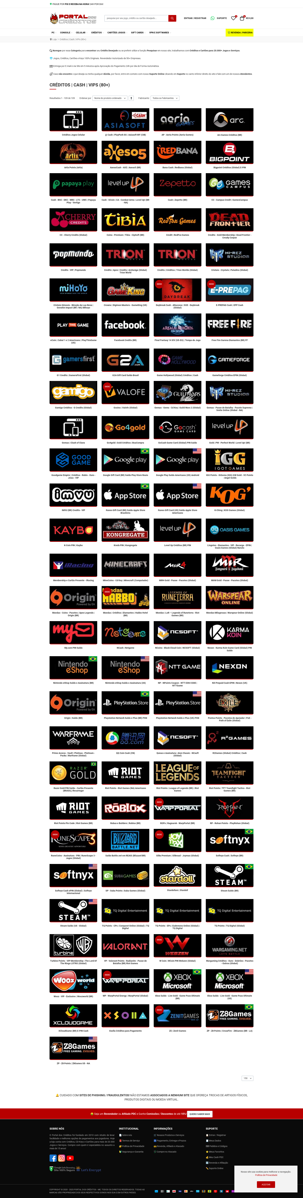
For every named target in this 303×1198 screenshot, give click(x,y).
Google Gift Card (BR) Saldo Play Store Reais (125, 475)
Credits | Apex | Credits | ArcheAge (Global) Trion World (125, 271)
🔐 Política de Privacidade (131, 1146)
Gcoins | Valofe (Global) (125, 407)
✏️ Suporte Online (214, 1168)
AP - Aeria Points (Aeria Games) (177, 135)
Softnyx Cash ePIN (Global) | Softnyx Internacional (73, 892)
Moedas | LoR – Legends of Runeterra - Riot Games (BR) (177, 614)
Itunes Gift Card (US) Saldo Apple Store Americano (177, 511)
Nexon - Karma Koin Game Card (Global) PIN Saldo (230, 649)
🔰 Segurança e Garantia (131, 1151)
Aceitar (266, 1184)
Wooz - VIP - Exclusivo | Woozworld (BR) (73, 996)
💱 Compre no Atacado (165, 1151)
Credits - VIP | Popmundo (73, 270)
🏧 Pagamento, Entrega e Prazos (170, 1140)
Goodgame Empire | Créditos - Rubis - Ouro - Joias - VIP (73, 476)
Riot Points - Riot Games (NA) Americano (125, 788)
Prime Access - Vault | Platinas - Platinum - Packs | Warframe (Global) (73, 754)
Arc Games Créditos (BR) (229, 135)
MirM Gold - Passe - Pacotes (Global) (229, 580)
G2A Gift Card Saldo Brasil (125, 375)
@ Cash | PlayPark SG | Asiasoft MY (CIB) (125, 135)
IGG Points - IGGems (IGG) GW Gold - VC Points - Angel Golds (229, 476)
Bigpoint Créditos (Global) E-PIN (230, 167)
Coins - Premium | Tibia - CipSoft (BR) (125, 235)
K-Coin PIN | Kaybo (73, 545)
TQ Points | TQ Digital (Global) (229, 925)
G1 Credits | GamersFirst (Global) (73, 375)
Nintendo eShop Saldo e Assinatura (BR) (73, 683)
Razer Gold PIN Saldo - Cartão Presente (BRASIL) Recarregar (73, 789)
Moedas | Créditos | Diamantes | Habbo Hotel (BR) (125, 614)
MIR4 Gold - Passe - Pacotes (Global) (177, 580)
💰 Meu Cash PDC (214, 1157)
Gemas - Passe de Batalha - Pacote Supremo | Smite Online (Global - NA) (230, 409)
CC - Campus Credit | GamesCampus (229, 200)
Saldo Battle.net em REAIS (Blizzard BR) (125, 855)
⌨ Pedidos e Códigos (216, 1146)
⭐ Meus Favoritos (215, 1151)
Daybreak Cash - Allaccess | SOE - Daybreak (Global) (177, 306)
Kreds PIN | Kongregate (125, 545)
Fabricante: (143, 98)
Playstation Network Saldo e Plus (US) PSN (177, 718)
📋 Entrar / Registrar (216, 1135)
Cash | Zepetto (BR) (177, 200)
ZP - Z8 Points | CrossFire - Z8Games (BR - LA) (229, 1031)
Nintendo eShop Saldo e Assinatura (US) (125, 683)
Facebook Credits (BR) (125, 340)
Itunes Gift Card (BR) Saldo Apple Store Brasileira (125, 511)
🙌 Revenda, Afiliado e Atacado (169, 1146)
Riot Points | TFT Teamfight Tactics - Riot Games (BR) (229, 789)
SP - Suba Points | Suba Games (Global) (125, 890)
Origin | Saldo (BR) (73, 718)
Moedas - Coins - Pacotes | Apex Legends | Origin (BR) (73, 614)
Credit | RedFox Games (177, 235)
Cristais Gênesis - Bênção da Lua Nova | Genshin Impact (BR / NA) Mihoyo (73, 306)
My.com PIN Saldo (73, 648)
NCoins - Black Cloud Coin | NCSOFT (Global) (177, 648)
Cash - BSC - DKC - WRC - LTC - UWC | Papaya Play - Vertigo (73, 201)
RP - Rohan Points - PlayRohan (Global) (229, 823)
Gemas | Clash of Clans (73, 442)
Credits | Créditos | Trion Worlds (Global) (177, 270)
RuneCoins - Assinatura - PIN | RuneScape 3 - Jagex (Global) (73, 857)
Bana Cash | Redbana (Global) (178, 167)
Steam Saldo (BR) (230, 890)
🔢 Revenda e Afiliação (217, 1163)
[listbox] (110, 98)
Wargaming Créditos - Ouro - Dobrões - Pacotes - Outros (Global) (229, 962)
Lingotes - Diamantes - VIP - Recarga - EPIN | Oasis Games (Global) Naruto (229, 546)
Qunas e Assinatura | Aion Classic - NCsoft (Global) (178, 754)
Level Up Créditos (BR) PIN (177, 545)
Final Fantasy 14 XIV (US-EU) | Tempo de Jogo (178, 340)
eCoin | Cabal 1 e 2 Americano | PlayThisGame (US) (73, 341)
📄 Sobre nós (125, 1135)
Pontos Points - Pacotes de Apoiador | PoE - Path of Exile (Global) (229, 719)
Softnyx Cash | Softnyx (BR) (229, 855)
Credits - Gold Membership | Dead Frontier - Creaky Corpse (229, 236)
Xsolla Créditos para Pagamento (125, 1031)
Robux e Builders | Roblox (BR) (125, 823)
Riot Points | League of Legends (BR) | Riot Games (177, 789)
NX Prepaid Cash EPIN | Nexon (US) (229, 683)
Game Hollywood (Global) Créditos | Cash (177, 375)
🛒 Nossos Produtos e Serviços (169, 1135)
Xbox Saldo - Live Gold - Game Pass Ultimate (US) (229, 997)
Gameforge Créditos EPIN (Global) (229, 375)
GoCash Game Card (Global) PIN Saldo (177, 442)
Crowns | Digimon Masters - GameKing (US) (125, 305)
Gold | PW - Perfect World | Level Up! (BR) (229, 442)
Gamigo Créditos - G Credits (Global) (73, 407)
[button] (219, 18)
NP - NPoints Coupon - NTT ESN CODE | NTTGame (177, 684)
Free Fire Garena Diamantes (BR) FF (230, 340)
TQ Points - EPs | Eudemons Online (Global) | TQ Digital (177, 927)
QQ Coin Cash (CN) (125, 753)
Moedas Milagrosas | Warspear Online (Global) (229, 612)
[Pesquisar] (172, 18)
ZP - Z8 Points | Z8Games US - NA (73, 1063)
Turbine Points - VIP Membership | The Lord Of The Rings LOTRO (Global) (73, 962)
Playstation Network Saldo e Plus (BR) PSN (125, 718)
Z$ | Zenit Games (177, 1031)
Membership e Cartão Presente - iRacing (73, 580)
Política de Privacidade (266, 1175)
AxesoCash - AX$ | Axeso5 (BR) (125, 167)
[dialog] (265, 1179)
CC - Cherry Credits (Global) (73, 235)
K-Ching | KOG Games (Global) (229, 510)
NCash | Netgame (125, 648)
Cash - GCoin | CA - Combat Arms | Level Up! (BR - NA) (125, 201)
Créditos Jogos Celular (73, 135)
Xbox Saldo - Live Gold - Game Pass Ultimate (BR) (177, 997)
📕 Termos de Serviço (129, 1140)
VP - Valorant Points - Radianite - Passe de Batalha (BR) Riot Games (125, 962)
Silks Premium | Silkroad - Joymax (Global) (177, 855)
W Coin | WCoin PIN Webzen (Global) (177, 961)
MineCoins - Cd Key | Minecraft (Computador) (125, 580)
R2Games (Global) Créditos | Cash (230, 753)
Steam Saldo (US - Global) (73, 925)
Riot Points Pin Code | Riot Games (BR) (73, 823)
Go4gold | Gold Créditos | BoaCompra (125, 442)
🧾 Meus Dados (213, 1140)
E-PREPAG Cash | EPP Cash (229, 305)
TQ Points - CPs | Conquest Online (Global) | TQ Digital (125, 927)
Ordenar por (85, 98)
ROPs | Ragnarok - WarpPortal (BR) (177, 823)
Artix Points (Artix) (73, 167)
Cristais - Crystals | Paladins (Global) (229, 270)
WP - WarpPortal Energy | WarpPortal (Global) (125, 995)
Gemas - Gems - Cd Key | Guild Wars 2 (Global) (177, 407)
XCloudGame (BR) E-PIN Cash (73, 1031)
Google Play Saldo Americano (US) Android (177, 475)
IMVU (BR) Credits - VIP (73, 510)
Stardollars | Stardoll (177, 890)
